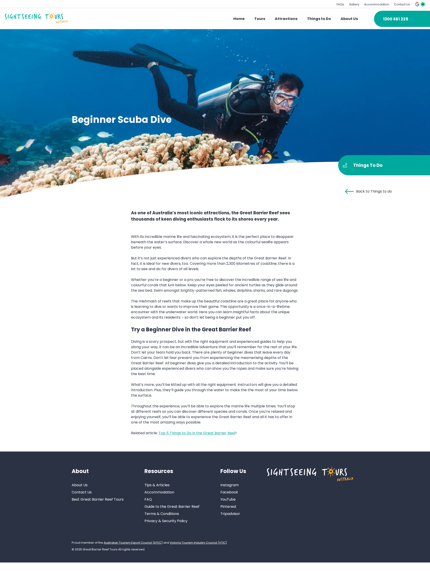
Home (239, 18)
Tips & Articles (157, 485)
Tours (259, 18)
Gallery (354, 4)
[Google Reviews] (417, 4)
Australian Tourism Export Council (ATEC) (133, 543)
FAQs (340, 4)
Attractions (286, 18)
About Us (349, 18)
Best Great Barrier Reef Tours (98, 499)
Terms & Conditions (161, 513)
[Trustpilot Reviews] (423, 4)
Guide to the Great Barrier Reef (172, 506)
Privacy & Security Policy (165, 520)
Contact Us (402, 4)
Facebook (229, 492)
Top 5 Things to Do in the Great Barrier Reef (197, 433)
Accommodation (376, 4)
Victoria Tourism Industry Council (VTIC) (198, 543)
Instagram (229, 485)
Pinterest (228, 506)
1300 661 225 (395, 19)
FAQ (148, 499)
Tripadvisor (230, 513)
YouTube (228, 499)
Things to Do (319, 18)
